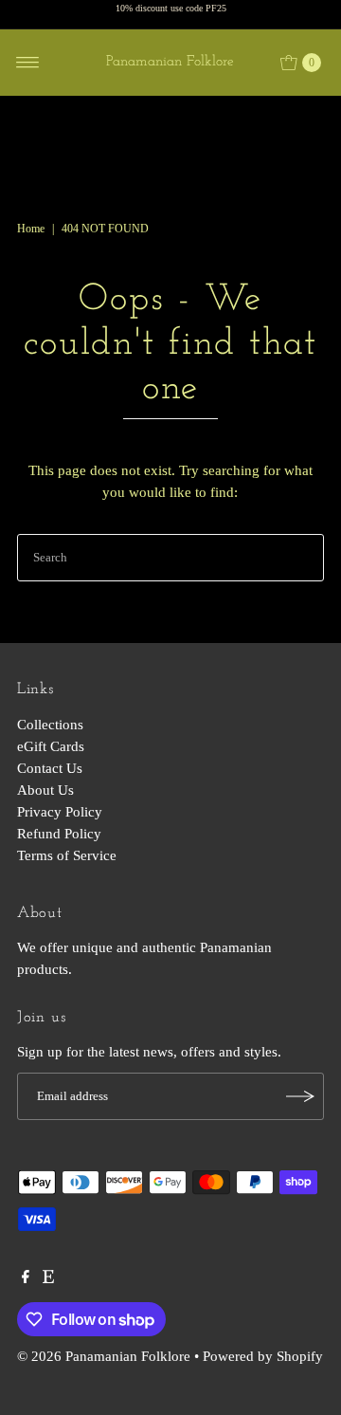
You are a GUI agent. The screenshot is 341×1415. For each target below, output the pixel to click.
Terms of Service (67, 855)
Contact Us (49, 768)
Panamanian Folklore (170, 62)
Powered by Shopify (263, 1356)
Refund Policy (59, 833)
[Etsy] (48, 1278)
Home (31, 228)
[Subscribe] (300, 1096)
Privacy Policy (59, 811)
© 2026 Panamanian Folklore (103, 1356)
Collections (50, 724)
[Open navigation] (28, 62)
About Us (45, 789)
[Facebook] (25, 1278)
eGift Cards (50, 746)
